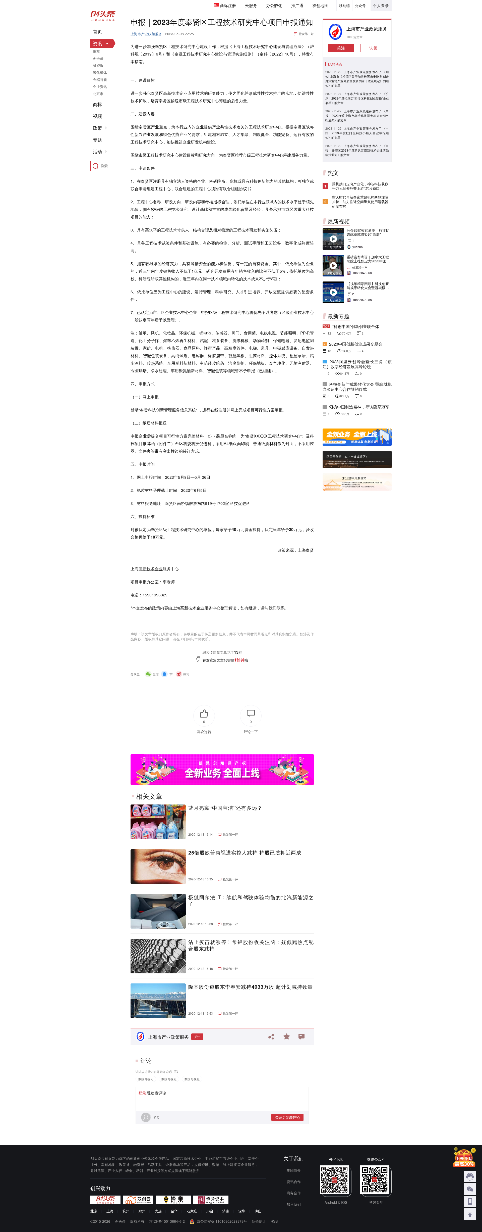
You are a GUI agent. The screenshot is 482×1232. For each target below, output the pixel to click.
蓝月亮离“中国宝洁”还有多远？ (225, 807)
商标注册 (228, 5)
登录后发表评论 (287, 1117)
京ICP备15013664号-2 (167, 1221)
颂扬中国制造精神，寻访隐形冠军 (359, 407)
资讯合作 (294, 1181)
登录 (142, 1093)
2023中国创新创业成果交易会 (355, 344)
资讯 (97, 43)
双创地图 (320, 5)
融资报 (98, 65)
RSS (274, 1221)
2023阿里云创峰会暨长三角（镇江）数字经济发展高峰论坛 (357, 364)
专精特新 (100, 79)
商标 (97, 104)
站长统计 (259, 1221)
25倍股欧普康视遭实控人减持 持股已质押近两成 (245, 852)
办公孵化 (274, 5)
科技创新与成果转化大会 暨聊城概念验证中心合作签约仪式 (357, 386)
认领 (373, 48)
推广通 (297, 5)
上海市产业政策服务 (146, 33)
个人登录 (381, 5)
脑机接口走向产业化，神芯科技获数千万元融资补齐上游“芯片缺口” (360, 186)
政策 (97, 128)
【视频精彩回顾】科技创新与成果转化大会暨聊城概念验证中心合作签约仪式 (368, 287)
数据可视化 (145, 1079)
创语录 (98, 58)
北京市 (98, 93)
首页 (97, 31)
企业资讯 (100, 86)
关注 (197, 1036)
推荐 (96, 51)
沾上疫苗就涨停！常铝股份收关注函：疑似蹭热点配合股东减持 (251, 945)
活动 (97, 151)
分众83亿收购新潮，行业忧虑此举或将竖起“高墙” (368, 232)
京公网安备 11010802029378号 (222, 1221)
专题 (97, 139)
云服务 (251, 5)
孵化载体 (100, 72)
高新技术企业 (175, 93)
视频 (97, 116)
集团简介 (294, 1170)
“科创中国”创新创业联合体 (355, 326)
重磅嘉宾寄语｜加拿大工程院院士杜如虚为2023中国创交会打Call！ (368, 260)
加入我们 (294, 1204)
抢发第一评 (306, 33)
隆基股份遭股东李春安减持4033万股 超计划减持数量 (250, 986)
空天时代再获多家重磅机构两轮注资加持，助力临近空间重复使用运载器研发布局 (360, 202)
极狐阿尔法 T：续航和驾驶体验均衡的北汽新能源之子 (251, 900)
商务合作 (294, 1192)
